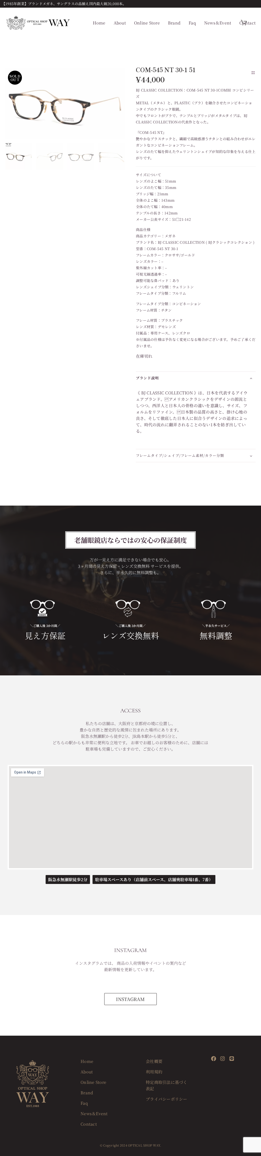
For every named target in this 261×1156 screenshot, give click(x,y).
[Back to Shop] (253, 73)
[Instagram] (222, 1058)
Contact (247, 23)
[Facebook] (213, 1058)
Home (99, 23)
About (120, 23)
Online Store (147, 23)
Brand (174, 23)
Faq (192, 23)
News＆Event (217, 23)
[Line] (231, 1058)
